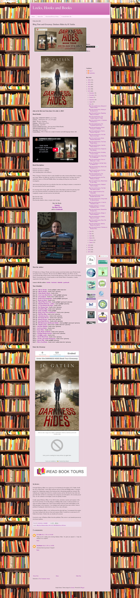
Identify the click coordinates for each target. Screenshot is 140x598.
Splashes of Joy (42, 324)
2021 (89, 91)
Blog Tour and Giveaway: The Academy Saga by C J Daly (96, 117)
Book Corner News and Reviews (47, 312)
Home (33, 16)
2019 (89, 247)
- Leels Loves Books (41, 328)
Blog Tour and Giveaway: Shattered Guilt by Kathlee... (97, 185)
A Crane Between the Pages (45, 305)
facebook (54, 282)
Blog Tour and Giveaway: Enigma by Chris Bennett (97, 149)
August (91, 102)
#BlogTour (39, 525)
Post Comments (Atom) (44, 578)
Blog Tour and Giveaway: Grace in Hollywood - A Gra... (97, 160)
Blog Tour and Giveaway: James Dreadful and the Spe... (96, 195)
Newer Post (35, 576)
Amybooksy (92, 73)
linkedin (60, 282)
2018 (89, 249)
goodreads (66, 282)
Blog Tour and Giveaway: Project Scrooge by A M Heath (96, 128)
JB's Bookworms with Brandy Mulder (48, 323)
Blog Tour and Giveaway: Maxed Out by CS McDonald (97, 156)
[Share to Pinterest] (57, 523)
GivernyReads (42, 297)
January (91, 242)
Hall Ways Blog (42, 314)
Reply (38, 540)
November (91, 95)
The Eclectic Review (43, 317)
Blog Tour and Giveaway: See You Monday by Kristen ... (97, 177)
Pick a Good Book (42, 342)
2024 (89, 84)
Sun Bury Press (57, 207)
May (90, 233)
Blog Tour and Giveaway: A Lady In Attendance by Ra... (97, 202)
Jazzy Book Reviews (43, 321)
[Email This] (51, 523)
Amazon (57, 205)
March (91, 238)
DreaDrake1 (40, 545)
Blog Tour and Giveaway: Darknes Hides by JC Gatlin (97, 217)
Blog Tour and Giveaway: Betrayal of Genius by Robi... (97, 106)
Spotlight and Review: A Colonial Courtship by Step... (97, 206)
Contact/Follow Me (66, 16)
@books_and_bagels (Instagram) (46, 338)
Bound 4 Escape (42, 319)
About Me (40, 16)
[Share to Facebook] (56, 523)
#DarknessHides (44, 525)
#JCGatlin (64, 525)
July (90, 104)
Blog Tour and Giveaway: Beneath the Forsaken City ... (98, 210)
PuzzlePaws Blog (42, 309)
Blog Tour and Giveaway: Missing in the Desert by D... (97, 110)
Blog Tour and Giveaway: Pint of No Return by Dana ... (97, 220)
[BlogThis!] (53, 523)
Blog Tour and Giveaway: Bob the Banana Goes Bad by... (97, 224)
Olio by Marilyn (42, 290)
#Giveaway (51, 525)
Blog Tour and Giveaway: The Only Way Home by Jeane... (97, 188)
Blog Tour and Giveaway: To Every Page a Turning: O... (97, 170)
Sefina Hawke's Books (44, 293)
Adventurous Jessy (43, 316)
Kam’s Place (40, 330)
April (90, 236)
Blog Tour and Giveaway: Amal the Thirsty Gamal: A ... (97, 145)
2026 (89, 80)
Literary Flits (40, 340)
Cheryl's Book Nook (42, 337)
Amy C (91, 71)
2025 (89, 82)
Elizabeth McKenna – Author (46, 304)
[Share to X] (54, 523)
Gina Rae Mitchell (42, 326)
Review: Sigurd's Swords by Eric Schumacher (96, 192)
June (90, 231)
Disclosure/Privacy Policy (52, 16)
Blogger (82, 587)
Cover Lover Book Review (45, 295)
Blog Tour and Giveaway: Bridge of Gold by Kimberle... (97, 213)
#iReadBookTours (57, 525)
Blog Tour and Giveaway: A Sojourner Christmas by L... (98, 120)
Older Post (78, 576)
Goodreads (59, 209)
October (91, 97)
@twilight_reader (42, 335)
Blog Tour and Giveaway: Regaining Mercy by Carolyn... (97, 113)
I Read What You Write (44, 302)
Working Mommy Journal (44, 333)
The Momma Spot (43, 307)
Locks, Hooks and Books (52, 7)
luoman (72, 587)
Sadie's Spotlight (42, 310)
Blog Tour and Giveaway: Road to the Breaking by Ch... (97, 167)
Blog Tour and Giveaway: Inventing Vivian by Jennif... (97, 153)
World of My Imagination (45, 298)
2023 (89, 86)
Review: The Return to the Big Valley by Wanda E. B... (97, 163)
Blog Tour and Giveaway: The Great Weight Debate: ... (97, 142)
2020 (89, 245)
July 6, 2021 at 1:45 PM (48, 545)
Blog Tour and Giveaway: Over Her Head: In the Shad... (97, 135)
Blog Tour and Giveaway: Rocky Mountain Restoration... (96, 138)
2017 (89, 252)
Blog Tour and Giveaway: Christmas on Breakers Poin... (98, 227)
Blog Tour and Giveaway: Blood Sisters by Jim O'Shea (98, 181)
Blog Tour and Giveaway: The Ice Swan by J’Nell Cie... (97, 131)
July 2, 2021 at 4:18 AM (47, 534)
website (48, 282)
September (92, 99)
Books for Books (42, 300)
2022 (89, 89)
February (91, 240)
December (91, 93)
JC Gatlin (39, 534)
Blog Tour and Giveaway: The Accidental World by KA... (96, 124)
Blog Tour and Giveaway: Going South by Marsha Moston (98, 199)
